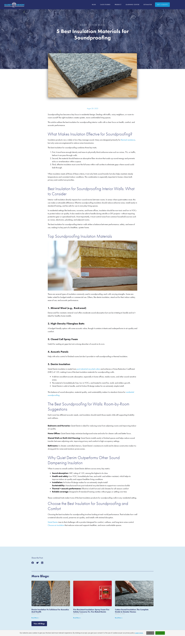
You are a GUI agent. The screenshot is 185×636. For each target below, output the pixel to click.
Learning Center (132, 4)
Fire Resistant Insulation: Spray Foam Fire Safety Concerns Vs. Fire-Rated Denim (91, 610)
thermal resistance (128, 139)
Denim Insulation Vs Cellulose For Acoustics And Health (50, 610)
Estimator (148, 4)
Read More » (35, 618)
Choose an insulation (56, 525)
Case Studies (105, 4)
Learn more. (139, 633)
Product (118, 4)
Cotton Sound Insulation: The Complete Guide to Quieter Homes (131, 610)
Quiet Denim (53, 522)
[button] (32, 563)
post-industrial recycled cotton (88, 369)
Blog (94, 4)
